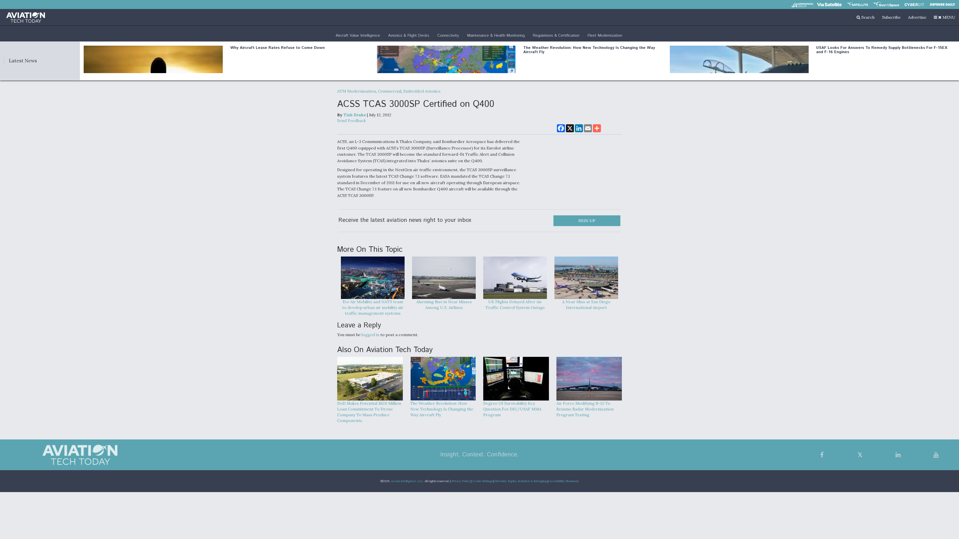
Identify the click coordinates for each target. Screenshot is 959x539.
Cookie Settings (482, 481)
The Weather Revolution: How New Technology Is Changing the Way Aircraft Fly (589, 50)
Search (867, 17)
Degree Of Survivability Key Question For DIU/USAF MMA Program (512, 409)
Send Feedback (351, 120)
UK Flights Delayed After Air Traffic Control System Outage (515, 304)
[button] (944, 17)
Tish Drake (354, 114)
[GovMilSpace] (886, 4)
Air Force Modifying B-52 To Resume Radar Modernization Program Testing (585, 409)
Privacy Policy (461, 481)
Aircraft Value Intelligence (358, 35)
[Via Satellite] (829, 4)
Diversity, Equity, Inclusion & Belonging (521, 481)
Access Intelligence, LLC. (407, 481)
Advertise (917, 17)
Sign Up (586, 220)
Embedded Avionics (422, 91)
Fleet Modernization (604, 35)
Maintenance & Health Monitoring (496, 35)
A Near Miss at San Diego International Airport (586, 304)
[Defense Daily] (942, 4)
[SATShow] (857, 4)
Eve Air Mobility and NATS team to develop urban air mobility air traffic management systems (372, 307)
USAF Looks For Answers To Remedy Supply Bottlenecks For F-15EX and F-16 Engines (881, 50)
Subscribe (891, 17)
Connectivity (448, 35)
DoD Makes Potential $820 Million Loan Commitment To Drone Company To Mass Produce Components (369, 412)
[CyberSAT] (914, 4)
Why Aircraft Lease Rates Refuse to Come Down (277, 48)
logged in (370, 334)
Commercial (389, 91)
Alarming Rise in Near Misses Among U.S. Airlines (444, 304)
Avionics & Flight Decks (408, 35)
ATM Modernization (356, 91)
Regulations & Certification (556, 35)
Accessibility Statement (564, 481)
